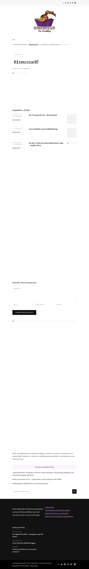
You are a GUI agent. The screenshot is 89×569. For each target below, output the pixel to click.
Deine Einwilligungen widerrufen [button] (56, 513)
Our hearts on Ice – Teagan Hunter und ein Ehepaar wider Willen (40, 479)
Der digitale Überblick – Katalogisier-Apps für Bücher (27, 536)
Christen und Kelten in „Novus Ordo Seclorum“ (24, 551)
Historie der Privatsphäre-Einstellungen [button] (59, 516)
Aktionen (15, 546)
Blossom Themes (46, 563)
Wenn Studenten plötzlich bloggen (23, 543)
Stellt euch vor (17, 531)
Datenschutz (49, 507)
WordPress (26, 566)
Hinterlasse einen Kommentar (21, 68)
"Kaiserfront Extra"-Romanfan (22, 472)
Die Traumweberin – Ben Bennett (43, 115)
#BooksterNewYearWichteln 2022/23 (36, 483)
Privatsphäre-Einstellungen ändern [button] (57, 510)
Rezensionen (33, 44)
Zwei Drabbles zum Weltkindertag (43, 129)
